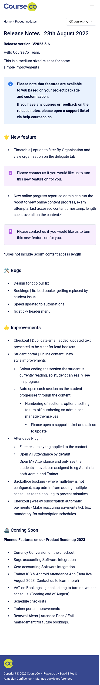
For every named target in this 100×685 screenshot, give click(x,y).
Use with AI (81, 21)
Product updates (26, 21)
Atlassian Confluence (18, 678)
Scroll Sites (67, 673)
